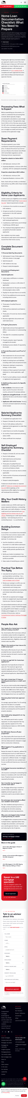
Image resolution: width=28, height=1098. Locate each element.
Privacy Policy (6, 1092)
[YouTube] (8, 1032)
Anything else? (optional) (11, 979)
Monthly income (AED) (10, 966)
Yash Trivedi (6, 41)
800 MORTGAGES (14, 927)
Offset (16, 1018)
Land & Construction (20, 1020)
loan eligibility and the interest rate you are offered (13, 513)
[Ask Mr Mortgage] (25, 1083)
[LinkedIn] (11, 1032)
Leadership (4, 1071)
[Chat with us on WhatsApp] (3, 1084)
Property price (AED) (10, 973)
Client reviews (4, 1064)
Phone (6, 940)
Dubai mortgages (5, 1037)
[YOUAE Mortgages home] (3, 2)
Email (6, 946)
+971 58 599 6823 (20, 1042)
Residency (7, 953)
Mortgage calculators (6, 1042)
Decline (17, 1095)
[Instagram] (5, 1032)
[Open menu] (25, 2)
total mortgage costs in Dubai (11, 580)
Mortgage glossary (5, 1052)
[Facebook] (2, 1032)
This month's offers (6, 1054)
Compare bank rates (6, 1040)
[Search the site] (21, 2)
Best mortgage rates (6, 1057)
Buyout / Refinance (20, 1013)
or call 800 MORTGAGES (10, 897)
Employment (7, 960)
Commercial (18, 1015)
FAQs (2, 1062)
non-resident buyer (17, 70)
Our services (4, 1069)
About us (3, 1059)
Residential (18, 1008)
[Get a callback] (25, 1078)
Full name (7, 934)
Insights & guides (5, 1049)
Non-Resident (18, 1010)
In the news (4, 1067)
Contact (3, 1074)
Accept (24, 1095)
